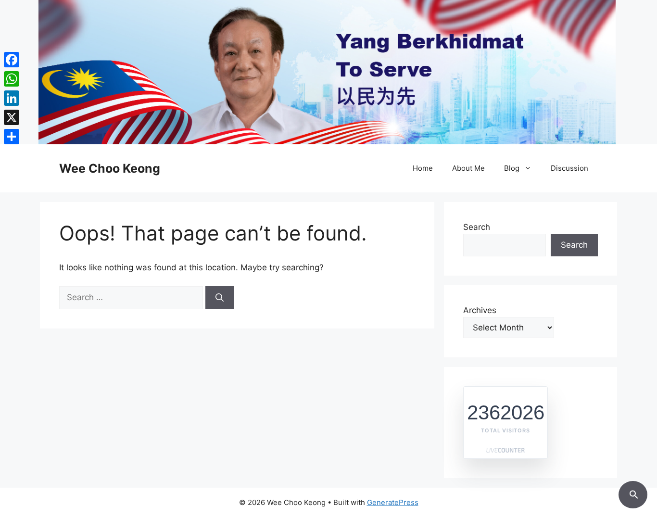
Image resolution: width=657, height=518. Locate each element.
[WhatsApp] (11, 78)
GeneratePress (392, 502)
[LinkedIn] (11, 98)
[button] (633, 493)
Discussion (569, 168)
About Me (468, 168)
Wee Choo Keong (109, 168)
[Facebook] (11, 59)
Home (423, 168)
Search (476, 227)
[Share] (11, 136)
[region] (328, 72)
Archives (479, 310)
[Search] (219, 297)
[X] (11, 117)
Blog (511, 168)
